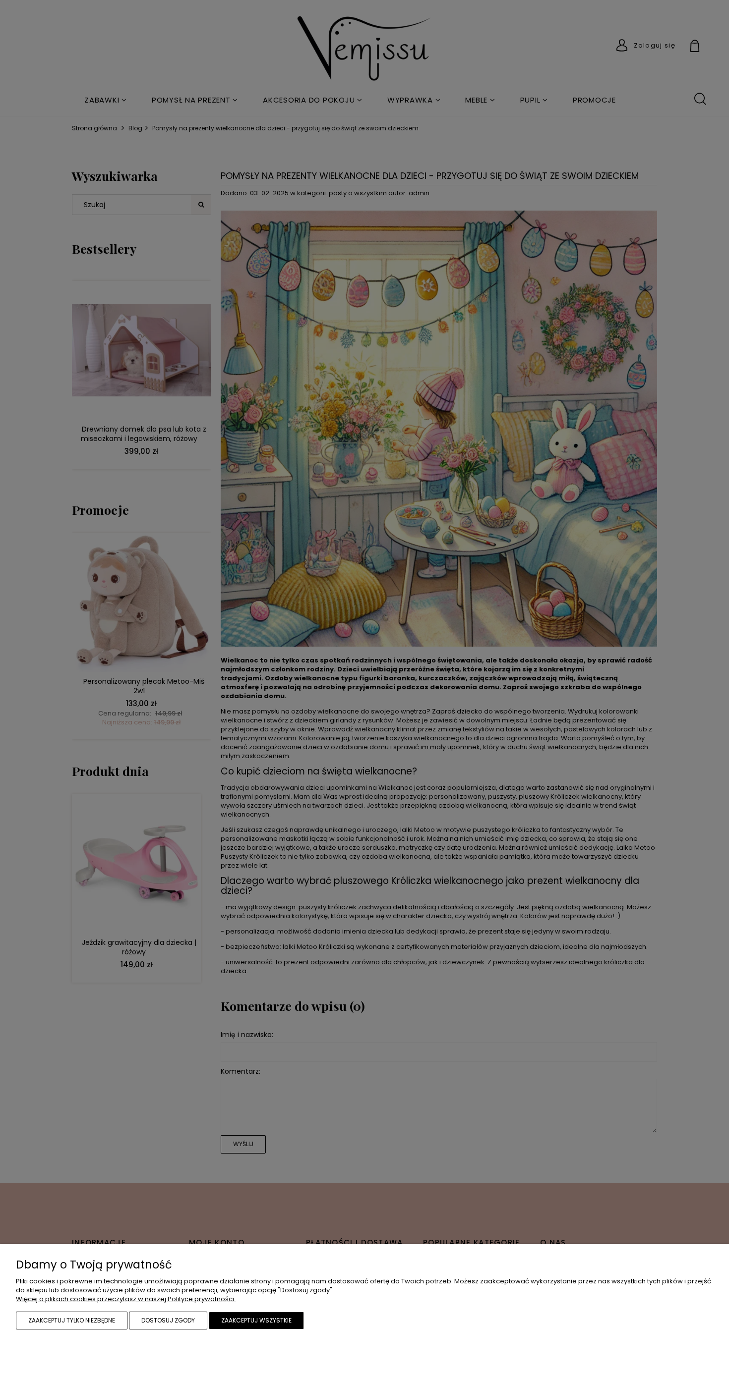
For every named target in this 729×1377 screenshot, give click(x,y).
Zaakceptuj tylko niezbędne (71, 1320)
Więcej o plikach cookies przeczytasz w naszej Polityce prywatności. (126, 1299)
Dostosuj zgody (168, 1320)
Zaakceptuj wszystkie (256, 1320)
